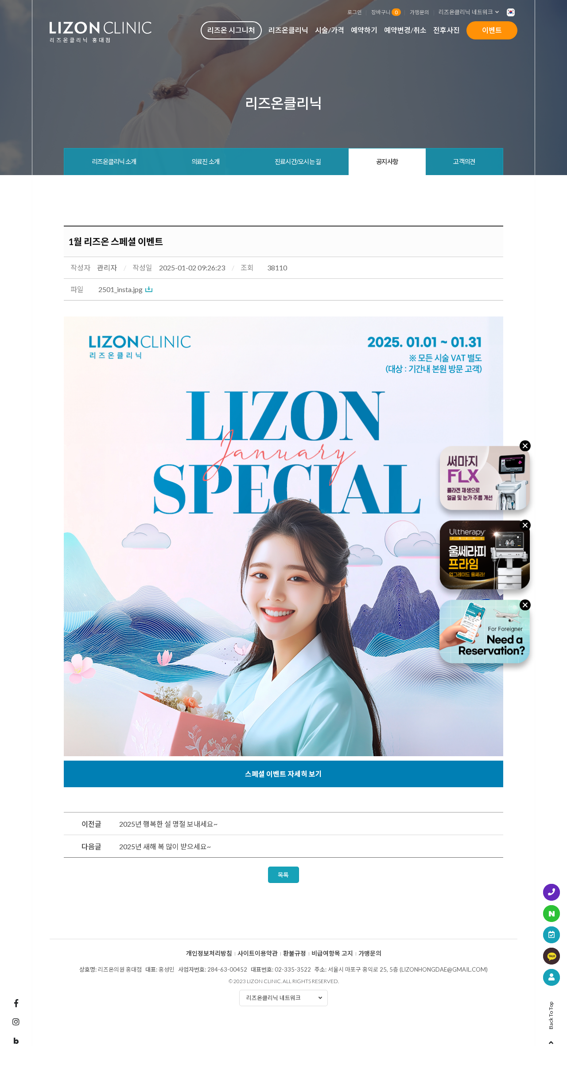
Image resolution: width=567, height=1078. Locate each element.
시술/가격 (329, 30)
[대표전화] (551, 892)
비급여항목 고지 (332, 953)
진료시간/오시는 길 (298, 161)
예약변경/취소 (405, 30)
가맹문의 (419, 12)
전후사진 (446, 30)
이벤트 (492, 30)
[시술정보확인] (551, 977)
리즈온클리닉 (288, 30)
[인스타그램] (15, 1022)
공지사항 (387, 161)
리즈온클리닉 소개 (114, 161)
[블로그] (15, 1041)
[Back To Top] (551, 1040)
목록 (283, 875)
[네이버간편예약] (551, 913)
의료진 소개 (205, 161)
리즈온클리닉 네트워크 (466, 12)
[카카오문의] (551, 956)
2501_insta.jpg (120, 289)
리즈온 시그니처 (231, 30)
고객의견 (464, 161)
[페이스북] (15, 1003)
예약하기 (364, 30)
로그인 (354, 12)
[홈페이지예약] (551, 934)
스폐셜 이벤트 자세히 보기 (283, 773)
